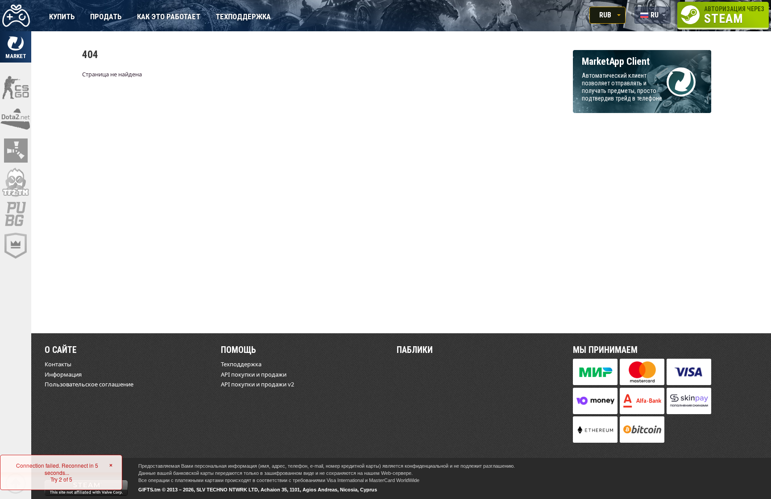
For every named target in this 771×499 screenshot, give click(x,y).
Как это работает (168, 17)
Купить (62, 17)
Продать (106, 17)
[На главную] (15, 15)
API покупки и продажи (253, 374)
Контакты (58, 364)
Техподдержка (243, 17)
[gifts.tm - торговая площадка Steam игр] (15, 47)
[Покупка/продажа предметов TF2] (15, 182)
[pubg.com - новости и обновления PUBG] (15, 214)
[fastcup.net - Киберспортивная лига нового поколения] (15, 245)
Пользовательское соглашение (89, 384)
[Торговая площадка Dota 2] (15, 118)
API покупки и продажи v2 (257, 384)
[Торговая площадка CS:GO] (15, 87)
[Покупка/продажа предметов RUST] (15, 150)
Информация (63, 374)
